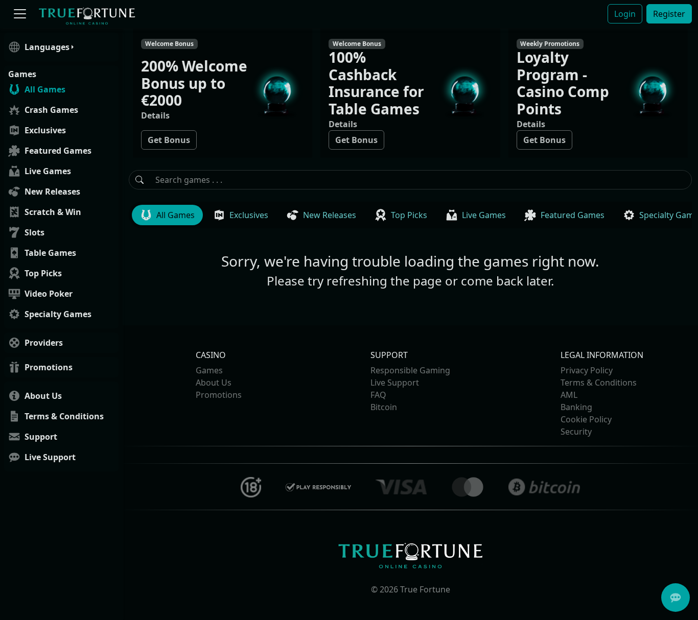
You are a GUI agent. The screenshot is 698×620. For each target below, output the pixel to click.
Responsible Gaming (410, 370)
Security (576, 431)
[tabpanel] (410, 258)
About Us (213, 382)
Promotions (219, 394)
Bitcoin (383, 407)
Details (155, 115)
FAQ (378, 394)
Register (669, 13)
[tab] (167, 215)
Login (625, 13)
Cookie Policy (586, 419)
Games (209, 370)
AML (569, 394)
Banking (576, 407)
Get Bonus (169, 140)
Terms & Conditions (599, 382)
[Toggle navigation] (20, 14)
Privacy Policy (587, 370)
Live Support (394, 382)
